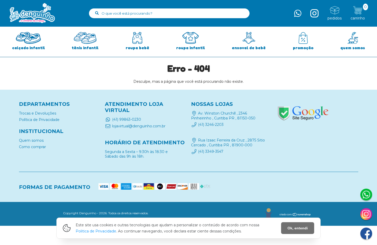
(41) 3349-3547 (210, 151)
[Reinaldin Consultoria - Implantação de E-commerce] (268, 214)
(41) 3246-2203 (211, 124)
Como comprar (32, 147)
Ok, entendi (297, 228)
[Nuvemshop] (295, 215)
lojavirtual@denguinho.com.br (138, 126)
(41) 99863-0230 (126, 119)
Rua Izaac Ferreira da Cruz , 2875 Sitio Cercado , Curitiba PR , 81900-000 (228, 142)
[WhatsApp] (366, 195)
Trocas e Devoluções (37, 113)
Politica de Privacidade (96, 231)
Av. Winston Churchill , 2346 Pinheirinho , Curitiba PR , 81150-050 (223, 115)
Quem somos (31, 140)
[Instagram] (366, 214)
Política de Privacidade (39, 119)
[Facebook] (366, 234)
